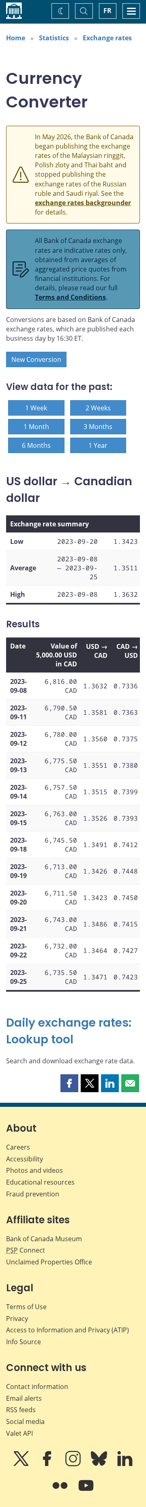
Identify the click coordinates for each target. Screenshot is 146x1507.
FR (107, 10)
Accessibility (24, 1158)
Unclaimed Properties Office (49, 1261)
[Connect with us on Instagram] (74, 1464)
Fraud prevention (32, 1193)
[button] (69, 1083)
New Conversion (36, 359)
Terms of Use (26, 1306)
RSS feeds (21, 1409)
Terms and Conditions (70, 297)
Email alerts (24, 1398)
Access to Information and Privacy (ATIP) (67, 1329)
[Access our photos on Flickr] (61, 1491)
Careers (18, 1147)
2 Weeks (98, 407)
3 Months (98, 426)
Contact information (37, 1386)
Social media (25, 1421)
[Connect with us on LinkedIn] (125, 1464)
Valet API (19, 1433)
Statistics (54, 37)
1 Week (36, 407)
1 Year (97, 445)
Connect (25, 1250)
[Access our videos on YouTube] (86, 1491)
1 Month (36, 426)
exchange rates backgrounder (83, 202)
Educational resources (40, 1182)
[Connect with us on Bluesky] (100, 1464)
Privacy (17, 1318)
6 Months (36, 445)
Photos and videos (34, 1170)
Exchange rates (107, 37)
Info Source (23, 1341)
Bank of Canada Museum (44, 1238)
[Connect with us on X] (22, 1464)
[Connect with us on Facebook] (48, 1464)
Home (15, 37)
